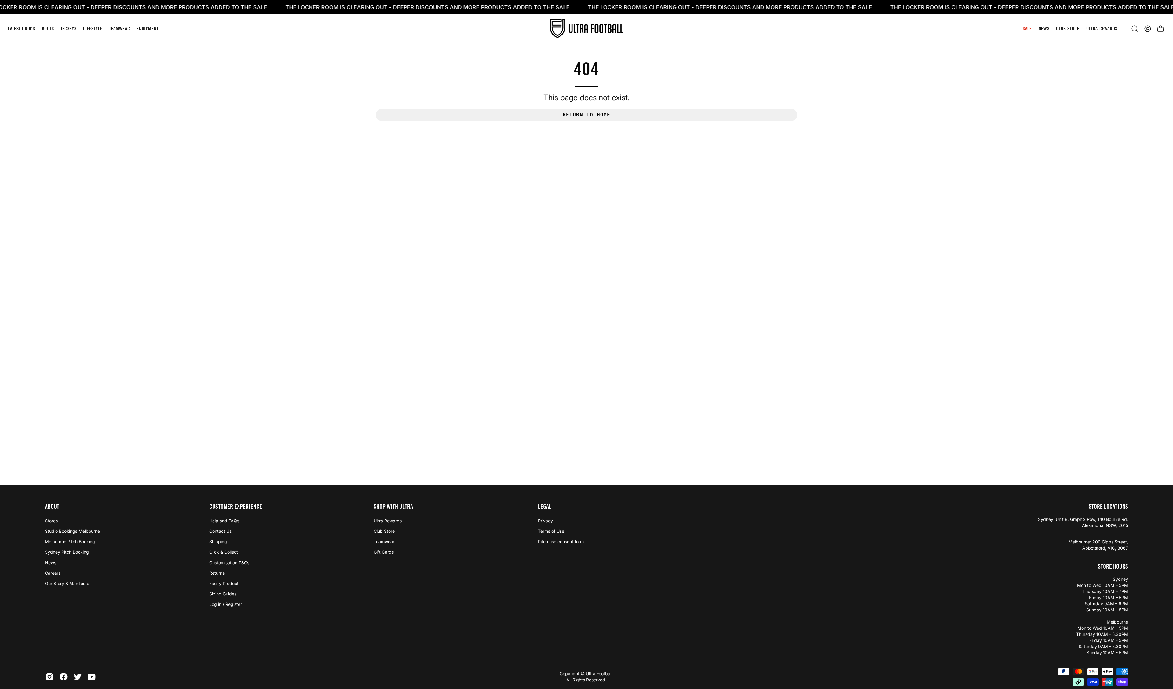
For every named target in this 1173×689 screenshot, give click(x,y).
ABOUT (52, 506)
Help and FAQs (224, 520)
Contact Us (220, 531)
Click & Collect (223, 552)
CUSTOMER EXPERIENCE (235, 506)
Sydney (1120, 579)
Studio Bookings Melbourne (72, 531)
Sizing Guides (222, 593)
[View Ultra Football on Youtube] (91, 676)
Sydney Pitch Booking (67, 552)
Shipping (218, 541)
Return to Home (587, 115)
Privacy (545, 520)
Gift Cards (384, 552)
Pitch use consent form (561, 541)
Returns (217, 573)
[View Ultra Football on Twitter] (77, 676)
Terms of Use (551, 531)
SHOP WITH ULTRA (393, 506)
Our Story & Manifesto (67, 583)
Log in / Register (225, 604)
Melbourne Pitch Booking (70, 541)
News (50, 562)
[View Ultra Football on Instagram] (49, 676)
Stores (51, 520)
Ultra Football (599, 673)
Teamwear (384, 541)
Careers (52, 573)
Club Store (384, 531)
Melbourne (1117, 622)
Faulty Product (224, 583)
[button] (1134, 28)
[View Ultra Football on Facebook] (63, 676)
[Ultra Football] (586, 28)
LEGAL (544, 506)
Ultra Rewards (388, 520)
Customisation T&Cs (229, 562)
